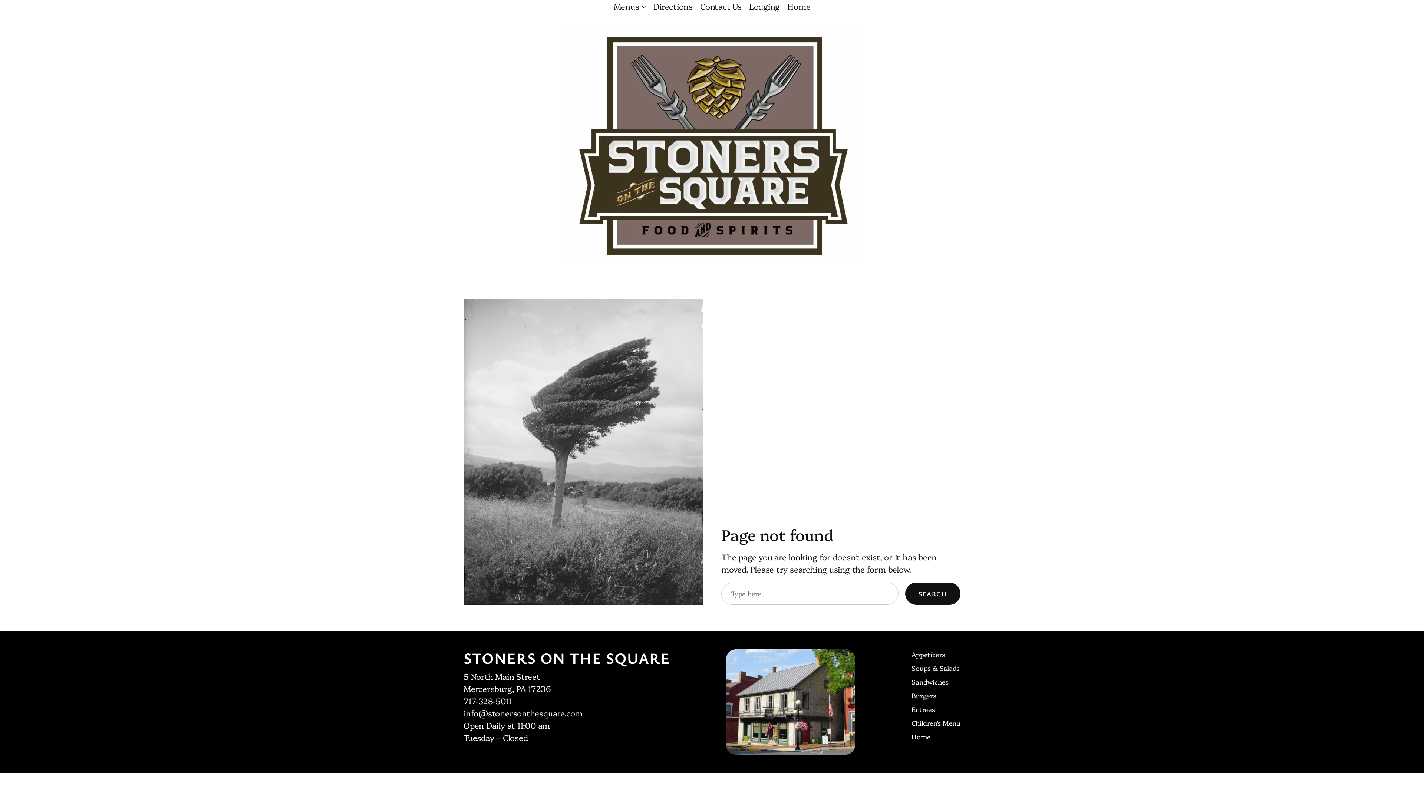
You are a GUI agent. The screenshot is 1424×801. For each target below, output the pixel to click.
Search (933, 593)
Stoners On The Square (567, 657)
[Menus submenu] (643, 6)
